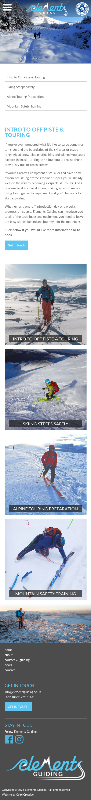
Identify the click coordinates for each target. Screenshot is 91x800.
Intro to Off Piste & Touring (26, 77)
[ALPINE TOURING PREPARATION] (46, 514)
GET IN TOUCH (18, 707)
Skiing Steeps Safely (21, 87)
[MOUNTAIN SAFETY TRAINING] (46, 599)
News (8, 665)
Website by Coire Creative (18, 794)
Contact (10, 670)
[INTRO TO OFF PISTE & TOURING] (46, 344)
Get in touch (16, 245)
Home (8, 649)
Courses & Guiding (17, 659)
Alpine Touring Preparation (25, 96)
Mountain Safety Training (24, 106)
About (8, 654)
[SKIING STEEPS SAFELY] (46, 429)
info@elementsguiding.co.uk (23, 692)
